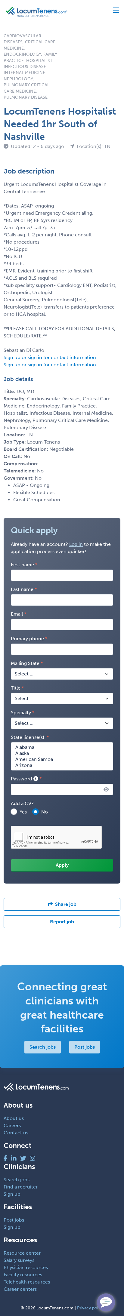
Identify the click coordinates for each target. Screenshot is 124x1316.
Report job (62, 921)
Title (15, 688)
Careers (12, 1125)
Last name (22, 589)
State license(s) (28, 737)
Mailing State (25, 663)
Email (17, 614)
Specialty (21, 712)
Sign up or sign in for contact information (50, 357)
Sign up (12, 1194)
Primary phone (27, 638)
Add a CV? (22, 803)
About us (14, 1118)
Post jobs (84, 1047)
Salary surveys (19, 1260)
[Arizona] (62, 765)
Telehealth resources (27, 1282)
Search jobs (42, 1047)
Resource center (22, 1253)
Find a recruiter (21, 1187)
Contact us (16, 1133)
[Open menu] (113, 12)
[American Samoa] (62, 759)
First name (22, 564)
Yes (23, 812)
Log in (76, 544)
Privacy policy (90, 1308)
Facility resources (23, 1275)
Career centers (20, 1289)
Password (22, 779)
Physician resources (26, 1267)
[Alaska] (62, 753)
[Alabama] (62, 747)
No (44, 812)
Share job (65, 904)
